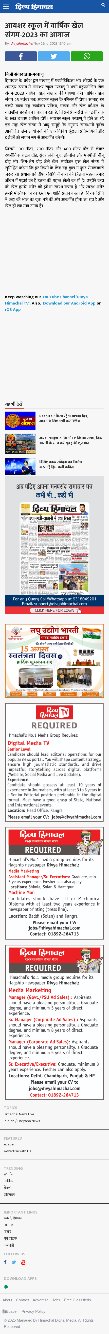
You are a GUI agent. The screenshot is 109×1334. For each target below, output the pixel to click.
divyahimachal (21, 43)
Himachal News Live (19, 1114)
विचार (7, 1232)
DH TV (8, 1225)
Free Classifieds (77, 1300)
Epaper (12, 1311)
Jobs (56, 1300)
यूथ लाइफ (10, 1239)
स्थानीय (8, 1174)
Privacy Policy (33, 1311)
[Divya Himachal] (34, 6)
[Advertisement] (57, 362)
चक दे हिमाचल (13, 1218)
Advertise (40, 1300)
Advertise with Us (17, 1151)
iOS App (13, 309)
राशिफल (9, 1195)
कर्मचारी (9, 1245)
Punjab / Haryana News (22, 1121)
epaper (9, 1144)
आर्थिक (8, 1181)
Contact (22, 1300)
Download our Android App (70, 303)
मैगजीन (8, 1188)
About (7, 1300)
